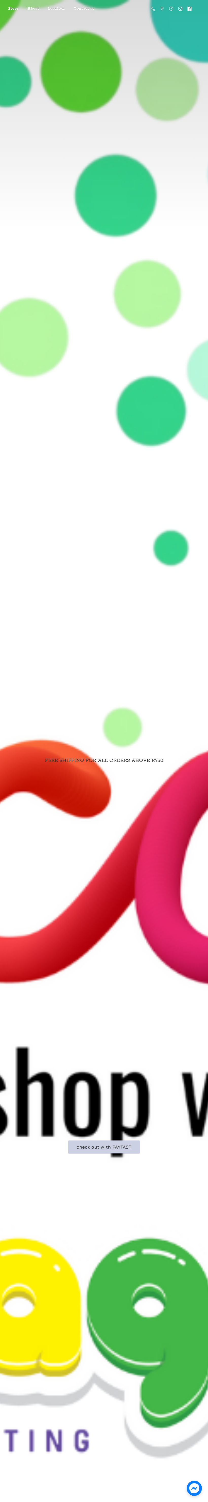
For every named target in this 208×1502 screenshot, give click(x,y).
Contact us (84, 8)
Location (56, 8)
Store (13, 8)
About (33, 8)
